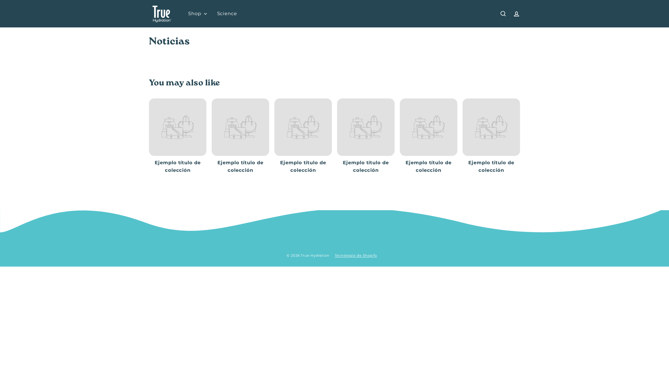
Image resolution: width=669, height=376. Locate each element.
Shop (195, 13)
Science (227, 13)
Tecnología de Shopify (356, 255)
